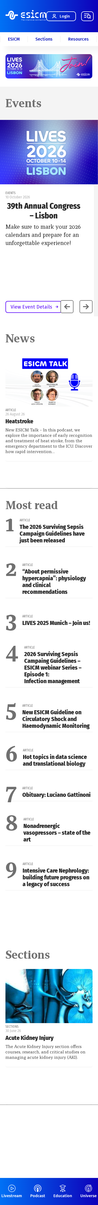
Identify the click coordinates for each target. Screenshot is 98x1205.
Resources (78, 39)
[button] (86, 306)
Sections (44, 39)
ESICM (14, 39)
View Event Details (31, 307)
